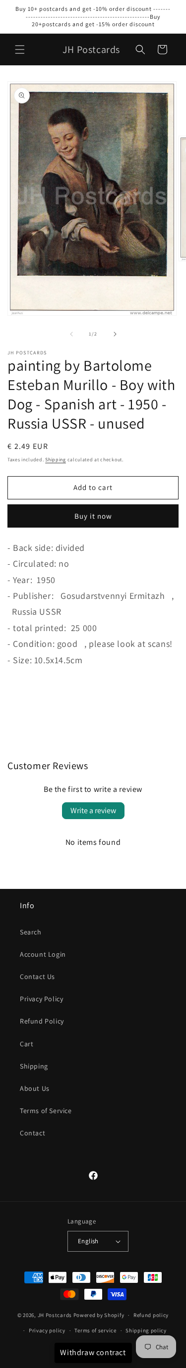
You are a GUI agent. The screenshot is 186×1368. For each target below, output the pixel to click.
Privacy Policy (41, 998)
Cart (26, 1043)
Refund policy (151, 1315)
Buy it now (93, 516)
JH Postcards (55, 1315)
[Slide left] (71, 334)
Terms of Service (46, 1110)
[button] (20, 49)
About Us (35, 1088)
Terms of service (95, 1330)
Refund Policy (42, 1021)
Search (31, 932)
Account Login (43, 954)
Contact (32, 1132)
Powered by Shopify (98, 1315)
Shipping (55, 459)
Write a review (93, 810)
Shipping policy (146, 1330)
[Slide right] (115, 334)
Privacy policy (47, 1330)
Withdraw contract (92, 1352)
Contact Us (37, 976)
